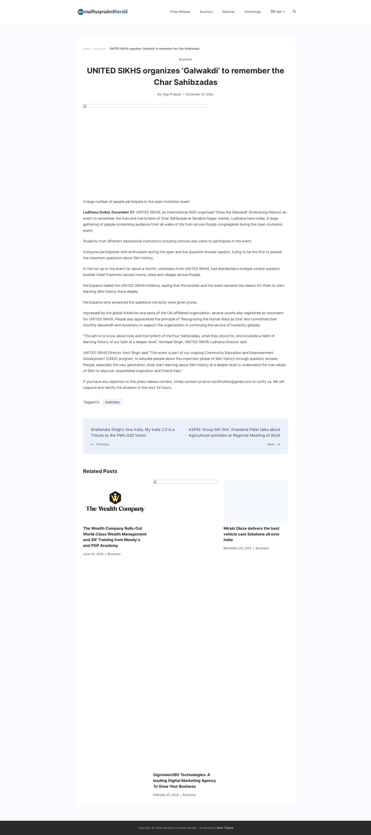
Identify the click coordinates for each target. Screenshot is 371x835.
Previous (103, 444)
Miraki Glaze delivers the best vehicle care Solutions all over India (251, 534)
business (112, 402)
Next (270, 444)
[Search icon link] (293, 11)
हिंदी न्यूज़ (276, 12)
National (228, 12)
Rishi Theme (225, 827)
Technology (252, 12)
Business (206, 12)
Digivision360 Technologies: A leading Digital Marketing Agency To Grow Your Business (184, 780)
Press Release (180, 12)
